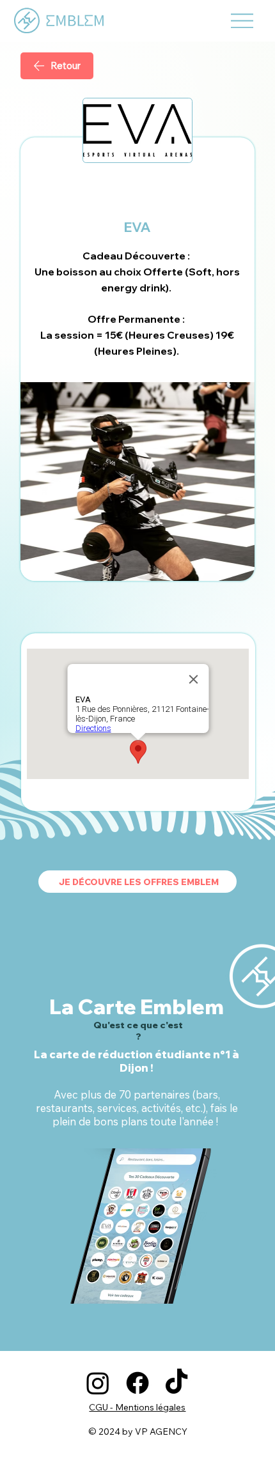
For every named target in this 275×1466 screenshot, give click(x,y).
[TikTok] (176, 1383)
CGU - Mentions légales (137, 1407)
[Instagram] (98, 1383)
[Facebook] (137, 1383)
